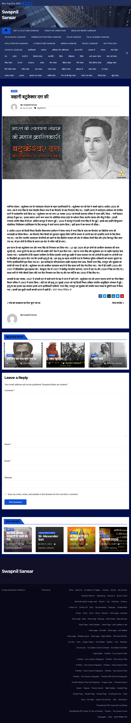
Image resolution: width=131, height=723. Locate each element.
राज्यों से (25, 56)
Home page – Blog (79, 619)
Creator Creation (55, 30)
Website (8, 478)
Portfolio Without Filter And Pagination (86, 682)
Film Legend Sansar (98, 37)
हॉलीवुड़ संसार (111, 63)
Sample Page (122, 688)
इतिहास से (79, 69)
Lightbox (110, 642)
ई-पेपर (20, 63)
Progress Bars (107, 682)
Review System (97, 688)
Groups (78, 613)
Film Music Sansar (15, 37)
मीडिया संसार (66, 63)
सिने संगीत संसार (10, 69)
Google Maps (122, 607)
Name (7, 444)
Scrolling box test (114, 694)
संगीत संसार (25, 69)
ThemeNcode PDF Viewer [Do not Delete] (111, 705)
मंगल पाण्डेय (117, 303)
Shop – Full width (87, 700)
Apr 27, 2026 (46, 544)
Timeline (108, 711)
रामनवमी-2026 (110, 539)
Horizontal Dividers (120, 636)
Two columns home (120, 711)
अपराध (103, 50)
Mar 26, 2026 (110, 544)
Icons (79, 642)
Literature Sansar (44, 43)
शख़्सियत (71, 56)
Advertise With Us (88, 596)
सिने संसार (80, 63)
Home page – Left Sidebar (117, 630)
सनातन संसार (9, 75)
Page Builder (98, 653)
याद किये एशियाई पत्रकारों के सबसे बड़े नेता (17, 536)
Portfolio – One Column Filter (116, 659)
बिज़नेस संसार (37, 56)
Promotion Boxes (120, 682)
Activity (113, 590)
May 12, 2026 (14, 544)
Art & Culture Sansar (26, 30)
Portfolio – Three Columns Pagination (89, 671)
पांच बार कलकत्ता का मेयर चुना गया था (24, 303)
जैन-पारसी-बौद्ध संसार (68, 75)
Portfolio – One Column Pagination (89, 665)
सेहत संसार (92, 69)
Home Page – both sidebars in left (114, 625)
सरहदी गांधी (97, 359)
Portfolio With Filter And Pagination (114, 677)
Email (7, 461)
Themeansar (46, 590)
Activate (105, 590)
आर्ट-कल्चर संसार (95, 56)
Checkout (115, 602)
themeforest (122, 700)
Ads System (122, 590)
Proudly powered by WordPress (14, 590)
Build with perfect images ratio (86, 602)
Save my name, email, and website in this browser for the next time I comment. (43, 494)
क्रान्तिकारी (32, 50)
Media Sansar (69, 43)
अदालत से (91, 50)
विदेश (61, 56)
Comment (9, 390)
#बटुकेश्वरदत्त (41, 108)
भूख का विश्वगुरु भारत (120, 717)
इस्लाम (21, 75)
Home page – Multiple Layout (78, 636)
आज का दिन (78, 50)
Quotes (79, 688)
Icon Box (71, 642)
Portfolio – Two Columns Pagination (86, 677)
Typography (101, 717)
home (91, 613)
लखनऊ (43, 50)
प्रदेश (15, 56)
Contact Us (73, 607)
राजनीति (51, 56)
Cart (108, 602)
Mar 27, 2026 (78, 544)
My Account (81, 648)
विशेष (82, 56)
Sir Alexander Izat (48, 537)
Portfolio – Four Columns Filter (116, 653)
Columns (124, 602)
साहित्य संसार (66, 69)
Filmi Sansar (74, 37)
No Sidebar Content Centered (98, 648)
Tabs (114, 700)
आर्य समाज (38, 69)
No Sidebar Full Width (119, 648)
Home (71, 590)
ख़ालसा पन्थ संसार (36, 75)
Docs (91, 607)
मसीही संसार (51, 75)
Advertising (101, 596)
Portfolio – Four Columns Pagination (90, 659)
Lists (116, 642)
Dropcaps (111, 607)
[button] (127, 53)
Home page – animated (118, 613)
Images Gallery (88, 642)
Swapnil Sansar (30, 105)
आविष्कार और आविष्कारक (60, 50)
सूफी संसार (115, 75)
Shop (125, 694)
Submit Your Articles (103, 700)
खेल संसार (114, 50)
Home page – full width (97, 630)
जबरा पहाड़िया (56, 359)
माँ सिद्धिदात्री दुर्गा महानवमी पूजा (78, 537)
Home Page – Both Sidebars (89, 625)
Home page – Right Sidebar (101, 636)
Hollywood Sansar (16, 43)
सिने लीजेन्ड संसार (95, 63)
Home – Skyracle (101, 613)
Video (110, 717)
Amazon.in (111, 596)
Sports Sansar (13, 50)
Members (123, 642)
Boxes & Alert (122, 596)
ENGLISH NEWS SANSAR (83, 30)
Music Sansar (90, 43)
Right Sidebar (110, 688)
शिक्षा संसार (8, 63)
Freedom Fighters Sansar (46, 37)
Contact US (83, 607)
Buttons (102, 602)
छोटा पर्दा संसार (112, 56)
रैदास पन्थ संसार (86, 75)
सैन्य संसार (53, 63)
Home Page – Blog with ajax (116, 619)
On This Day (110, 43)
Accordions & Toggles (92, 590)
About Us (78, 590)
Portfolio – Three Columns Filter (115, 665)
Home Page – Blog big (96, 619)
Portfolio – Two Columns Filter (116, 671)
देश (6, 56)
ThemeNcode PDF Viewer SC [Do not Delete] (86, 711)
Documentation (100, 607)
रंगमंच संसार (52, 69)
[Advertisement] (65, 193)
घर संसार (105, 69)
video (31, 63)
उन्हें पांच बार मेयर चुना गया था (21, 359)
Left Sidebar (100, 642)
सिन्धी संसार (102, 75)
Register (87, 688)
